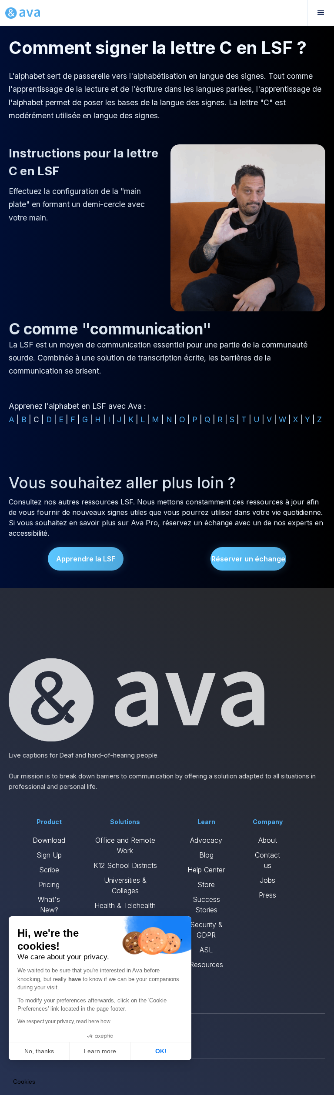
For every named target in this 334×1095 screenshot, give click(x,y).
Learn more (100, 1051)
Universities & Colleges (125, 885)
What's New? (49, 904)
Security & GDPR (206, 929)
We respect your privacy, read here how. (64, 1021)
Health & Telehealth (125, 905)
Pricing (49, 884)
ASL (206, 949)
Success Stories (206, 904)
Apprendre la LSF (85, 558)
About (267, 840)
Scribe (49, 869)
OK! (161, 1051)
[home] (22, 13)
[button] (320, 13)
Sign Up (49, 855)
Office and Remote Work (125, 845)
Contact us (267, 860)
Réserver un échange (248, 558)
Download (49, 840)
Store (206, 884)
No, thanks (39, 1051)
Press (267, 895)
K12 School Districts (125, 865)
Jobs (267, 880)
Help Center (206, 869)
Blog (206, 855)
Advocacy (206, 840)
